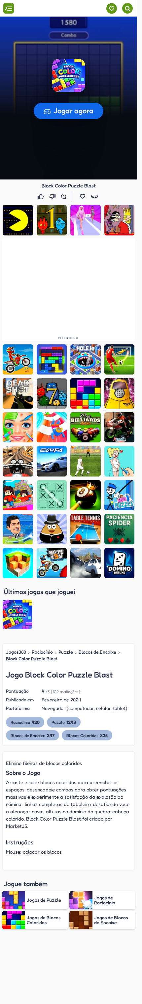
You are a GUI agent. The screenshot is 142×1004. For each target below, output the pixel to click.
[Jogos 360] (42, 9)
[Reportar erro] (65, 196)
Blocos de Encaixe (97, 652)
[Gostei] (41, 196)
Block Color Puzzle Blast (31, 658)
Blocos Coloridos (87, 735)
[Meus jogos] (111, 8)
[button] (68, 75)
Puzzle (65, 652)
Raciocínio (42, 652)
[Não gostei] (53, 196)
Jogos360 (16, 652)
